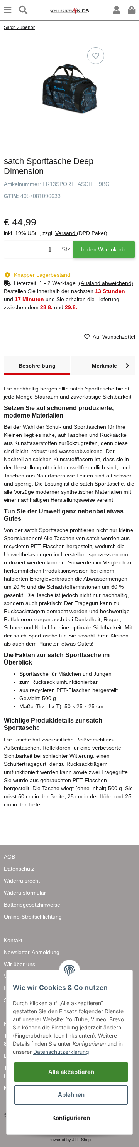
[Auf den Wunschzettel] (95, 55)
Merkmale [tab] (104, 366)
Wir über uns (19, 964)
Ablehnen (71, 1094)
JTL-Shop (81, 1139)
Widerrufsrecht (22, 881)
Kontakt (13, 940)
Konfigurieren (71, 1117)
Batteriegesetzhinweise (32, 905)
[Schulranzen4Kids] (69, 10)
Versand (66, 233)
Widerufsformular (25, 893)
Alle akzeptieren (71, 1071)
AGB (9, 857)
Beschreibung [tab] (37, 366)
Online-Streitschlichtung (33, 917)
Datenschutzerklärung (61, 1051)
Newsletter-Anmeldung (31, 952)
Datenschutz (19, 869)
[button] (116, 10)
